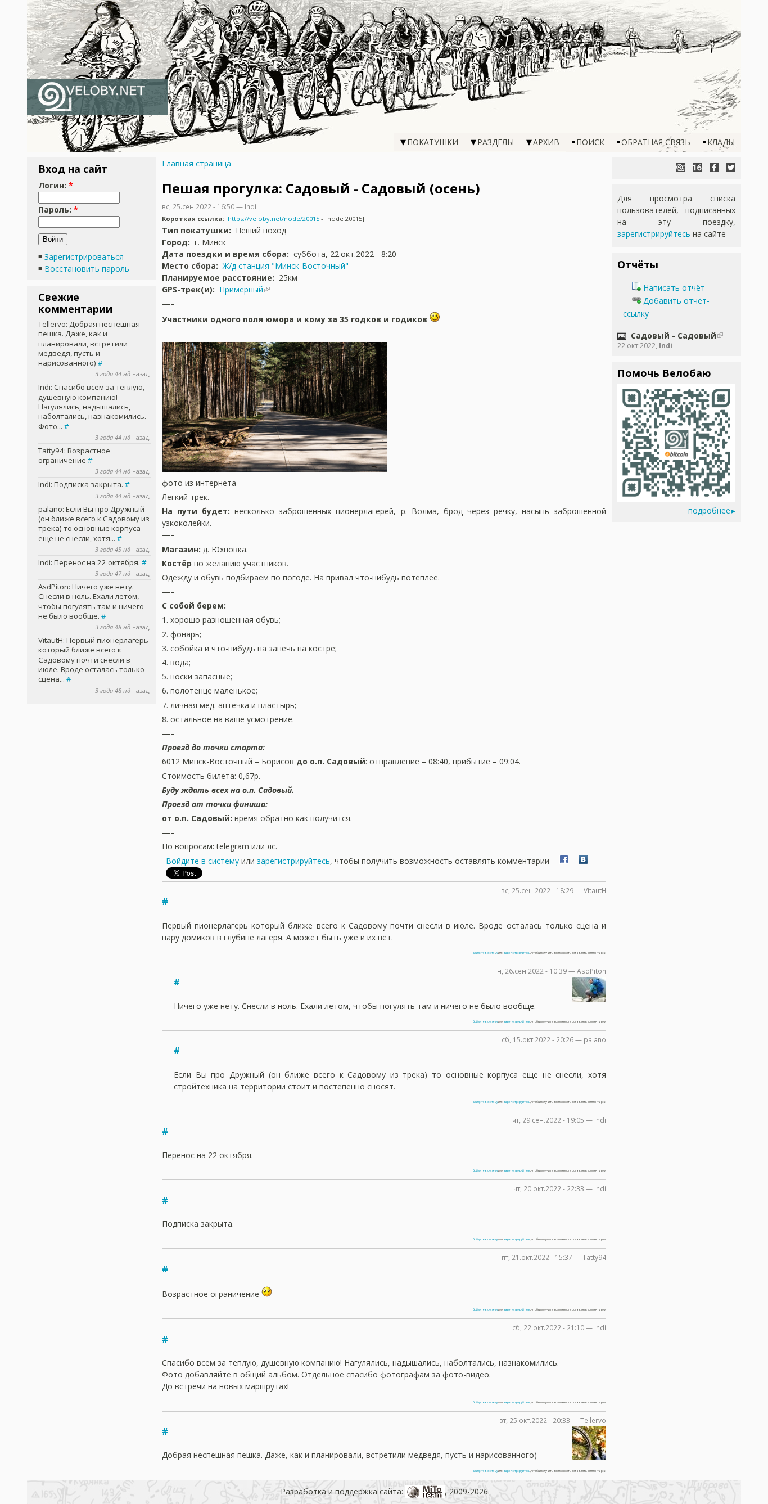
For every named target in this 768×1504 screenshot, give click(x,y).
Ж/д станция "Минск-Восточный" (286, 265)
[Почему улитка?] (680, 167)
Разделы (495, 142)
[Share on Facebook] (563, 860)
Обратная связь (655, 142)
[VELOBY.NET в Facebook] (714, 167)
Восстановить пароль (86, 268)
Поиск (590, 142)
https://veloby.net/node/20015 (273, 218)
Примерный (241, 289)
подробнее (709, 510)
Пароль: (58, 209)
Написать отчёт (673, 287)
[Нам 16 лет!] (697, 167)
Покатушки (432, 142)
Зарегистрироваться (84, 256)
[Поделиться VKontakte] (583, 860)
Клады (721, 142)
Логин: (55, 185)
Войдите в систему (202, 860)
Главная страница (196, 163)
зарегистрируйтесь (293, 860)
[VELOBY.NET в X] (730, 167)
